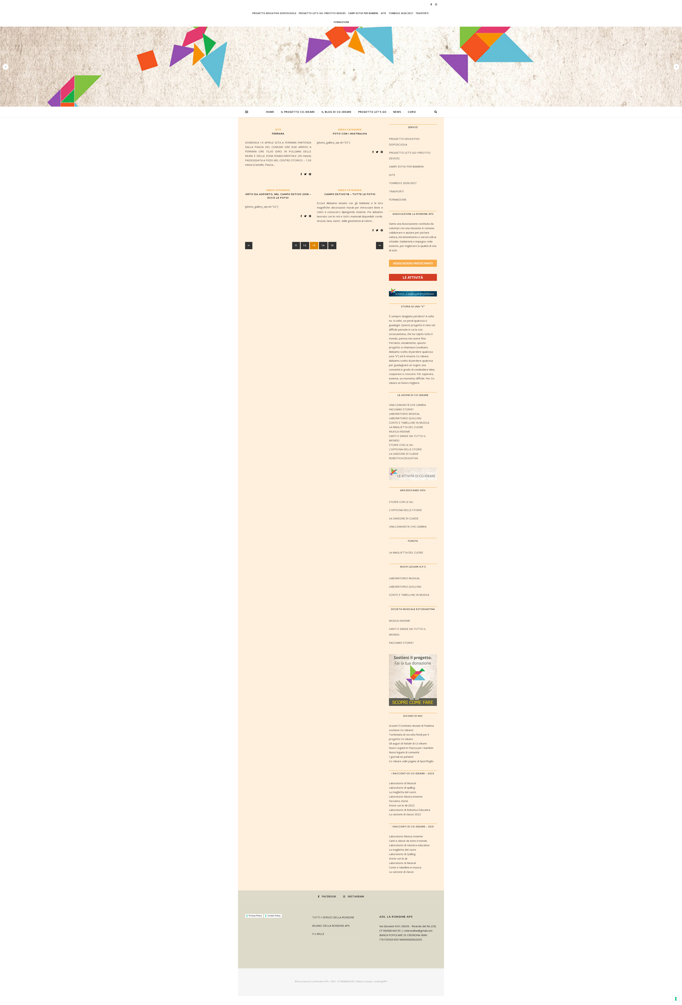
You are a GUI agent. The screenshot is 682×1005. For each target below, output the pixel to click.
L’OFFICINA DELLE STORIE (405, 449)
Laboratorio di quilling (402, 787)
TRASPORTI (422, 13)
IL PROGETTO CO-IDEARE (298, 112)
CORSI (412, 112)
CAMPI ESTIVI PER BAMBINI (363, 13)
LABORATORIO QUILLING (405, 418)
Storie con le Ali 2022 (402, 805)
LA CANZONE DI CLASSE (403, 453)
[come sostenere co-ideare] (413, 680)
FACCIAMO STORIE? (401, 409)
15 (332, 245)
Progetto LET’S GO (372, 112)
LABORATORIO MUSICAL (404, 413)
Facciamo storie (398, 801)
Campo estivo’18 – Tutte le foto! (349, 194)
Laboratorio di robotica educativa (409, 845)
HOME (270, 112)
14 (323, 245)
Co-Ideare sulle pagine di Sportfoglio (411, 761)
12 (305, 245)
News (397, 112)
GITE (383, 13)
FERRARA (278, 133)
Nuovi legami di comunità (404, 752)
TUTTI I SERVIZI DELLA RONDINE (333, 917)
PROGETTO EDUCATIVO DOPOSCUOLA (274, 13)
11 (296, 245)
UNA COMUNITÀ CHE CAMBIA (407, 405)
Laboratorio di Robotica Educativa (409, 810)
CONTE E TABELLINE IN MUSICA (409, 422)
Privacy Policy (255, 915)
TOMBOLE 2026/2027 (401, 13)
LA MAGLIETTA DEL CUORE (406, 427)
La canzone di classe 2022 (405, 814)
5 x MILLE (318, 934)
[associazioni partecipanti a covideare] (413, 263)
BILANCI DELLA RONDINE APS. (331, 925)
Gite (278, 129)
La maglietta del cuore (402, 792)
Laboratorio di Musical (402, 783)
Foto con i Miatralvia (350, 133)
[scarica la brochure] (413, 292)
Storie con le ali (398, 858)
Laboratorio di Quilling (402, 854)
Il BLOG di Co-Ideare (336, 112)
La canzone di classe (401, 872)
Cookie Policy (273, 915)
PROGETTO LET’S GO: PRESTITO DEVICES (322, 13)
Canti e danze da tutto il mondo (408, 840)
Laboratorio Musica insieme (406, 796)
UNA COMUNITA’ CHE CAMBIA (407, 526)
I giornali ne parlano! (401, 756)
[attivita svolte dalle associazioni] (413, 277)
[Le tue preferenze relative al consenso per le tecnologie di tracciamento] (675, 998)
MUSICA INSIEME (399, 431)
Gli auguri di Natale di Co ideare (408, 743)
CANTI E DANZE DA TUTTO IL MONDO (407, 631)
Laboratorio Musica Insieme (406, 836)
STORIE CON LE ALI (401, 445)
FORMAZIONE (341, 22)
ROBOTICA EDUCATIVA (403, 458)
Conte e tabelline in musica (405, 867)
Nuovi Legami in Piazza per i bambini (411, 748)
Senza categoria (350, 129)
